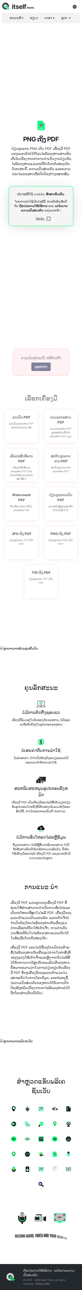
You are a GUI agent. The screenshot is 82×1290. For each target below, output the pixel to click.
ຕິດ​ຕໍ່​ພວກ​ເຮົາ (43, 1283)
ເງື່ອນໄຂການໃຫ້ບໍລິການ (33, 206)
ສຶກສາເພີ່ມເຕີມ (55, 194)
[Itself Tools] (41, 1224)
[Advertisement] (41, 67)
